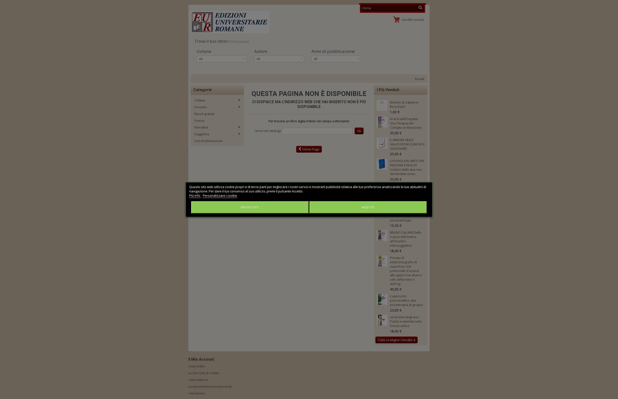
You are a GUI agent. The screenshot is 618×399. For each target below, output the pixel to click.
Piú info (195, 195)
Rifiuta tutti (250, 207)
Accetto (368, 207)
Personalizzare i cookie (220, 195)
